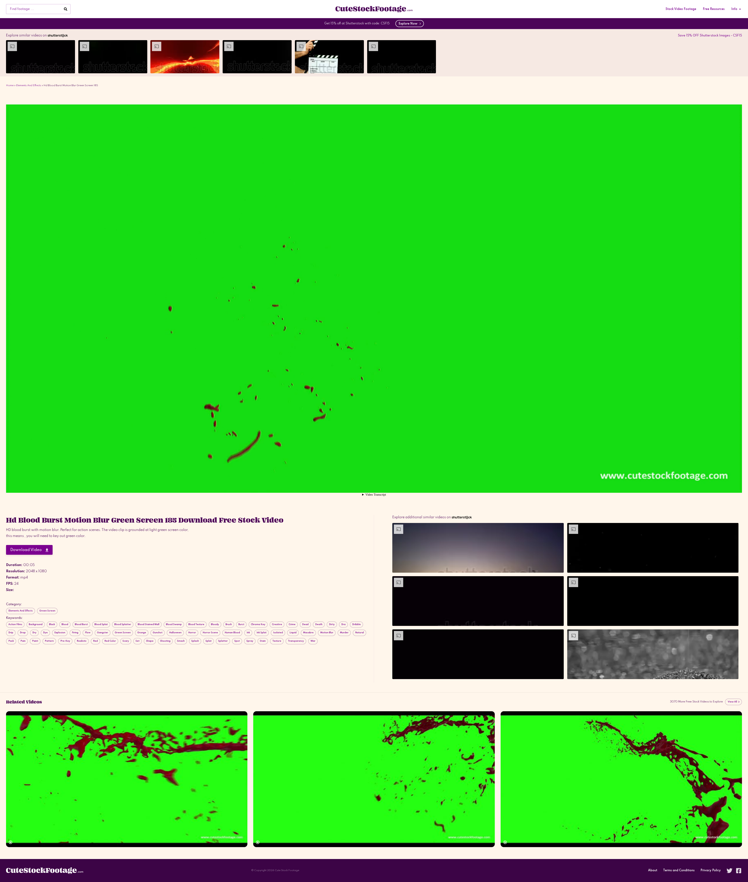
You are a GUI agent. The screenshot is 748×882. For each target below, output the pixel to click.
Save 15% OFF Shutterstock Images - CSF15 (710, 35)
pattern (49, 641)
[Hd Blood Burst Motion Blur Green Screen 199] (374, 779)
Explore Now (409, 23)
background (35, 624)
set (137, 641)
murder (344, 633)
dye (45, 633)
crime (292, 624)
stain (263, 641)
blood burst (81, 624)
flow (87, 633)
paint (35, 641)
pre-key (65, 641)
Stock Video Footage (681, 9)
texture (276, 641)
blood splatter (122, 624)
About (652, 870)
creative (277, 624)
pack (11, 641)
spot (237, 641)
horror (192, 633)
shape (149, 641)
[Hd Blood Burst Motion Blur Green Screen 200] (126, 779)
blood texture (196, 624)
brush (229, 624)
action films (15, 624)
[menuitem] (681, 9)
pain (23, 641)
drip (10, 633)
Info (734, 9)
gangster (102, 633)
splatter (223, 641)
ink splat (261, 633)
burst (241, 624)
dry (34, 633)
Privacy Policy (710, 870)
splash (195, 641)
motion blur (326, 633)
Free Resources (714, 9)
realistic (81, 641)
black (52, 624)
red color (110, 641)
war (312, 641)
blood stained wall (148, 624)
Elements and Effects (28, 85)
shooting (165, 641)
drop (23, 633)
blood (65, 624)
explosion (59, 633)
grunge (141, 633)
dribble (356, 624)
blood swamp (174, 624)
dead (305, 624)
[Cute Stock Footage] (374, 9)
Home (10, 85)
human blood (232, 633)
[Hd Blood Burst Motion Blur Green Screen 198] (621, 779)
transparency (296, 641)
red (95, 641)
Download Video (28, 550)
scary (126, 641)
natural (359, 633)
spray (249, 641)
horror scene (210, 633)
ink (248, 633)
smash (181, 641)
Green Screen (47, 611)
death (318, 624)
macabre (308, 633)
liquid (292, 633)
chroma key (258, 624)
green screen (123, 633)
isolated (278, 633)
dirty (332, 624)
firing (75, 633)
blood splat (101, 624)
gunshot (157, 633)
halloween (175, 633)
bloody (215, 624)
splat (209, 641)
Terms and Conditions (679, 870)
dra (343, 624)
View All (732, 702)
